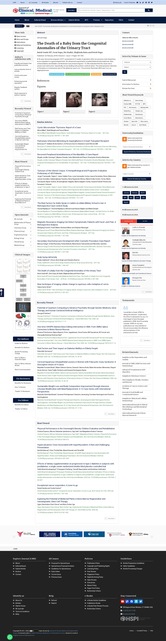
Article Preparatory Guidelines (133, 562)
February (134, 191)
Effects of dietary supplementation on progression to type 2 (22, 184)
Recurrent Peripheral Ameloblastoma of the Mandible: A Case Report (67, 153)
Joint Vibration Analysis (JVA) (144, 124)
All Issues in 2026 (131, 186)
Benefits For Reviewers (23, 382)
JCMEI (15, 548)
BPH (144, 103)
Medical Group (22, 244)
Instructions (20, 41)
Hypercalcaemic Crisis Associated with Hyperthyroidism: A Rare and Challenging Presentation (73, 445)
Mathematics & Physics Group (22, 222)
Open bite (134, 120)
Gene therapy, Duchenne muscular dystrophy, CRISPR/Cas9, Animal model (140, 99)
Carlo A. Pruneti (138, 226)
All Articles (45, 2)
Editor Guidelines (129, 565)
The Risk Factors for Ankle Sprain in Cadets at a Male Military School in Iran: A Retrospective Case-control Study (71, 203)
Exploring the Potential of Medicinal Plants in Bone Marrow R (23, 199)
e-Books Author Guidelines (96, 599)
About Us (18, 599)
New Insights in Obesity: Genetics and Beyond (135, 380)
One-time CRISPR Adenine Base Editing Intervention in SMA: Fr (23, 121)
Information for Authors (130, 83)
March (143, 191)
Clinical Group (22, 241)
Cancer (133, 124)
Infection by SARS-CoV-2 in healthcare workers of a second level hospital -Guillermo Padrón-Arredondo (68, 25)
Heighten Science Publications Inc (23, 634)
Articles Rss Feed (128, 87)
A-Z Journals (33, 2)
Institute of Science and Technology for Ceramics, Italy (142, 267)
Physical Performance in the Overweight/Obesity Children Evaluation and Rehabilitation (76, 427)
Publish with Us (67, 2)
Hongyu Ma (137, 277)
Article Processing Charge (21, 351)
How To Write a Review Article (23, 363)
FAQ (151, 629)
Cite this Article (96, 73)
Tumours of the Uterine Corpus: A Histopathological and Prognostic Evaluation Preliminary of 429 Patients (72, 170)
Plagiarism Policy (93, 573)
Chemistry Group (22, 227)
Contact (79, 2)
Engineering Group (22, 234)
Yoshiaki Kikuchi (138, 239)
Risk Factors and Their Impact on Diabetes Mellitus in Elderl (23, 129)
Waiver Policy (92, 584)
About (22, 2)
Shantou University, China (139, 279)
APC (69, 19)
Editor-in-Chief (128, 220)
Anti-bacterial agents (134, 106)
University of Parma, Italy (138, 228)
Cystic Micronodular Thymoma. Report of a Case (59, 126)
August (126, 201)
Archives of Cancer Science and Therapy (134, 386)
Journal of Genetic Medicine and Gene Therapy (136, 260)
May (131, 196)
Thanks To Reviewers (22, 390)
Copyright (20, 50)
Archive (18, 570)
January (126, 191)
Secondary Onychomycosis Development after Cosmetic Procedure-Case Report (73, 240)
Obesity (126, 124)
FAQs (17, 613)
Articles (18, 602)
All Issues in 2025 (131, 209)
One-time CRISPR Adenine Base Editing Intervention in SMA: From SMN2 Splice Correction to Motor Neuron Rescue (72, 327)
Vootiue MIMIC (128, 103)
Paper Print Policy (93, 587)
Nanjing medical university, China (141, 254)
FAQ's (93, 19)
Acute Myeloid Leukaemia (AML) (129, 117)
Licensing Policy (92, 567)
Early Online (55, 570)
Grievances (91, 581)
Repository (85, 19)
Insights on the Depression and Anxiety (134, 234)
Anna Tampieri (138, 264)
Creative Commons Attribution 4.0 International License (47, 632)
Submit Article (61, 19)
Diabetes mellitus (129, 99)
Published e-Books (93, 602)
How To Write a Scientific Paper (20, 357)
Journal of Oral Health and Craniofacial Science (136, 272)
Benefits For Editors (22, 404)
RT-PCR (137, 103)
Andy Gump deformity (47, 256)
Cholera (126, 120)
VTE (125, 106)
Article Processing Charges (132, 567)
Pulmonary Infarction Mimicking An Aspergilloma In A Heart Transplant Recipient (73, 140)
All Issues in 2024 (131, 214)
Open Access (92, 579)
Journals (71, 10)
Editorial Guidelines (23, 44)
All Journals (22, 218)
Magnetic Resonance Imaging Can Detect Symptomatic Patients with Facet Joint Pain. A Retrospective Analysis (76, 222)
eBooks (55, 2)
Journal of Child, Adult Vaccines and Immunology (136, 363)
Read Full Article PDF (109, 73)
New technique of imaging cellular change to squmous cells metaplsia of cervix (73, 283)
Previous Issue (56, 576)
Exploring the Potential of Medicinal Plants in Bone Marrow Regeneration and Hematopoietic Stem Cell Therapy (71, 499)
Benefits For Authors (22, 346)
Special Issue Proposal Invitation (62, 565)
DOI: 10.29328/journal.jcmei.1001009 (77, 73)
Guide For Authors (21, 342)
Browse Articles (45, 19)
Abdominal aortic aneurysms (140, 117)
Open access (21, 35)
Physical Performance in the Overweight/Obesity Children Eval (23, 167)
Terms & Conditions (22, 610)
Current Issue (56, 573)
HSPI (14, 2)
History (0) (118, 2)
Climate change (140, 110)
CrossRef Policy (142, 629)
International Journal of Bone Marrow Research (134, 413)
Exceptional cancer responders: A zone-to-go (23, 192)
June (137, 196)
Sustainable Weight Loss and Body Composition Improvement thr (22, 145)
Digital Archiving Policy (95, 576)
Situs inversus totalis (145, 120)
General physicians (140, 113)
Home (16, 19)
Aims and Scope (22, 38)
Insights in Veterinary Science (131, 285)
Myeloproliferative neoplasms (146, 106)
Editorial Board (32, 19)
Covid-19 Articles (129, 2)
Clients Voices (20, 605)
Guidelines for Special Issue (61, 567)
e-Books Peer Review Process (97, 605)
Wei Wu (135, 251)
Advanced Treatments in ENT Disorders (133, 370)
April (125, 196)
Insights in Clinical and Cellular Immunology (134, 398)
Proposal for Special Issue (60, 562)
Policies (76, 19)
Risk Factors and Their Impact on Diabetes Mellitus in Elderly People (67, 347)
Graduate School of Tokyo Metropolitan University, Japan (142, 242)
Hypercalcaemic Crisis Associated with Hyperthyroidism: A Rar (23, 176)
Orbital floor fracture (129, 110)
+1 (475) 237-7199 (129, 609)
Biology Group (22, 237)
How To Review (20, 386)
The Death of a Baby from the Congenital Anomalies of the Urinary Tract (69, 269)
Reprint (54, 602)
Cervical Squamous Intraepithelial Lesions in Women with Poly (22, 137)
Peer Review (91, 570)
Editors (145, 220)
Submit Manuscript (129, 79)
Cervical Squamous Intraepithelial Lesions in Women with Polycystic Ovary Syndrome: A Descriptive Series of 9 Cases (76, 362)
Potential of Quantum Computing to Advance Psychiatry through (23, 113)
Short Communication (22, 368)
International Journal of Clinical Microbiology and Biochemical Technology (134, 405)
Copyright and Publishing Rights (98, 565)
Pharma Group (22, 230)
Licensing (20, 47)
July (143, 196)
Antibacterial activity (129, 113)
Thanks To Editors (21, 408)
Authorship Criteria (94, 590)
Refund (54, 599)
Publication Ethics (93, 562)
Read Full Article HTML (57, 73)
